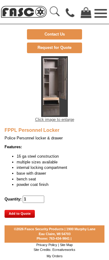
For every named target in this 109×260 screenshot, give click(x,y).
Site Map (66, 245)
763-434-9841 (59, 238)
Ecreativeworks (63, 249)
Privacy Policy (46, 245)
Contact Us (55, 34)
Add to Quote (20, 213)
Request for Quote (54, 47)
